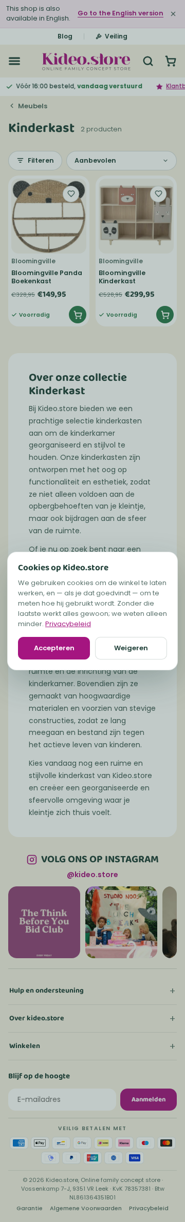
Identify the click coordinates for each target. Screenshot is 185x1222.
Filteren (41, 160)
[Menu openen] (14, 61)
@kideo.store (92, 874)
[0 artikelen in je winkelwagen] (170, 61)
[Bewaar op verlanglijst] (71, 194)
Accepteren (54, 648)
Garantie (29, 1208)
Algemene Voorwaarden (86, 1208)
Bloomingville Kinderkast (122, 277)
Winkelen (24, 1046)
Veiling (116, 36)
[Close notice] (173, 14)
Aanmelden (148, 1099)
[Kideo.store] (86, 61)
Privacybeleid (68, 624)
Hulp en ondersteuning (46, 990)
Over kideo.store (36, 1018)
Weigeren (131, 648)
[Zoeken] (148, 61)
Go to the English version (120, 13)
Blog (65, 36)
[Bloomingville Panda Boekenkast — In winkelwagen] (77, 314)
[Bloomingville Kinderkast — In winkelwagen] (165, 314)
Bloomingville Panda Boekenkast (46, 277)
